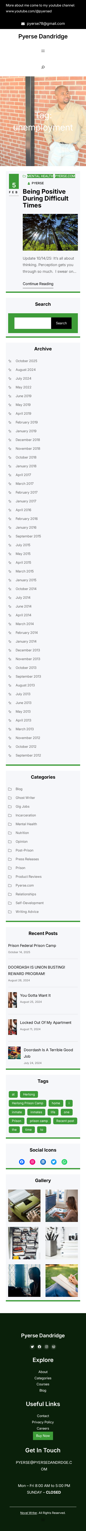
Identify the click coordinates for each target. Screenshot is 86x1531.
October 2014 (26, 589)
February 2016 (27, 519)
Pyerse (38, 183)
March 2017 (25, 483)
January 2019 (26, 431)
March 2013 (25, 729)
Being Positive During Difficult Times (45, 198)
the (14, 1130)
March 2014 (25, 624)
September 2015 (28, 536)
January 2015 (26, 580)
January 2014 (26, 641)
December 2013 (28, 650)
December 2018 (28, 440)
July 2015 (23, 545)
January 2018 (26, 466)
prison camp (39, 1121)
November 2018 (28, 448)
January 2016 (26, 527)
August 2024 (26, 370)
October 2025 (26, 361)
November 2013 (28, 659)
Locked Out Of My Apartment (45, 1022)
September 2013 (28, 676)
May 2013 (23, 711)
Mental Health (40, 176)
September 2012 (28, 755)
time (28, 1130)
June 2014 (24, 606)
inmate (17, 1112)
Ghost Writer (25, 798)
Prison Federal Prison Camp (32, 945)
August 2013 (25, 685)
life (53, 1112)
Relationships (26, 894)
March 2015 (25, 571)
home (56, 1103)
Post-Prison (24, 850)
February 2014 (27, 632)
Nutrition (22, 833)
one (67, 1112)
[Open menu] (43, 51)
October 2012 (26, 746)
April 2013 (23, 720)
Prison (20, 868)
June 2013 (24, 703)
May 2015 (23, 554)
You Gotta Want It (35, 995)
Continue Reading (38, 284)
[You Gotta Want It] (12, 1001)
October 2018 (26, 457)
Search (61, 323)
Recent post (65, 1121)
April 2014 (23, 615)
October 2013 (26, 668)
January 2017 (26, 501)
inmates (36, 1112)
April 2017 (23, 475)
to (41, 1130)
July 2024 (23, 378)
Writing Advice (27, 912)
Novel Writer (28, 1513)
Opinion (22, 841)
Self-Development (30, 903)
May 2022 (24, 387)
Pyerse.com (65, 176)
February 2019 (27, 422)
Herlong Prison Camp (27, 1103)
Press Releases (27, 859)
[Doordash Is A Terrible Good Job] (14, 1054)
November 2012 (28, 738)
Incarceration (26, 815)
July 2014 (23, 597)
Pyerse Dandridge (43, 36)
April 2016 (23, 510)
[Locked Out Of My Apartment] (12, 1028)
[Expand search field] (43, 67)
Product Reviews (29, 876)
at (13, 1094)
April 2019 (23, 413)
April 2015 (23, 562)
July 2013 (23, 694)
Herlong (29, 1094)
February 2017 (27, 492)
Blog (19, 789)
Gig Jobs (22, 806)
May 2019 (23, 405)
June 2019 (24, 396)
